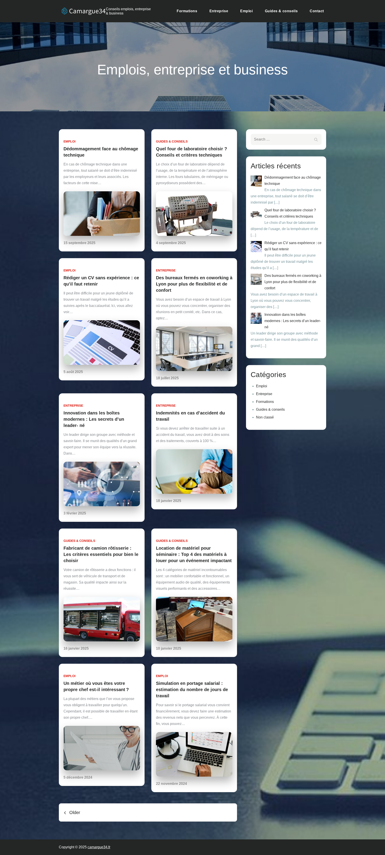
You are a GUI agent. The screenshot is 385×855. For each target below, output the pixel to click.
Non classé (265, 417)
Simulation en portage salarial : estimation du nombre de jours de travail (192, 689)
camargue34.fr (99, 847)
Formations (187, 11)
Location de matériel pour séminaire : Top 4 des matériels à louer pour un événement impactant (194, 554)
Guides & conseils (281, 11)
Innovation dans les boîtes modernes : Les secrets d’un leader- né (93, 419)
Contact (317, 11)
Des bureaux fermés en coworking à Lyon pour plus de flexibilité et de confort (194, 284)
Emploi (246, 11)
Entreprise (218, 11)
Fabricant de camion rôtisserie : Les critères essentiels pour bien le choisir (100, 554)
